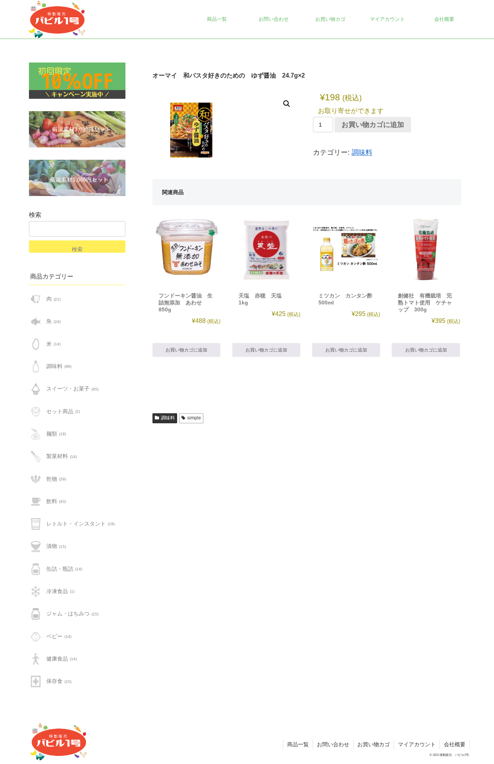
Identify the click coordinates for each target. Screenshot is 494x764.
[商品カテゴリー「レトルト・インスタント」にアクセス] (35, 524)
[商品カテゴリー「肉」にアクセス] (35, 299)
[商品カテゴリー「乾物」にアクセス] (35, 479)
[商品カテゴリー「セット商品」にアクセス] (35, 411)
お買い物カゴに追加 (373, 124)
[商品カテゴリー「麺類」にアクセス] (35, 434)
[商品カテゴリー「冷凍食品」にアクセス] (35, 591)
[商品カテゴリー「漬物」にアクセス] (35, 546)
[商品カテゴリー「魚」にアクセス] (35, 321)
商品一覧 (298, 744)
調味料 (362, 152)
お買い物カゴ (373, 744)
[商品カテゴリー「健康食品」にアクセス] (35, 659)
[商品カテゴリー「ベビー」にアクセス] (35, 636)
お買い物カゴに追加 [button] (186, 350)
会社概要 (454, 744)
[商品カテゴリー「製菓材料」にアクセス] (35, 456)
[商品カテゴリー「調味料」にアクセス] (35, 366)
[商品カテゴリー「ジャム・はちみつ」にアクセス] (35, 614)
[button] (287, 104)
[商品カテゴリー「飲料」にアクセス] (35, 501)
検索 (35, 214)
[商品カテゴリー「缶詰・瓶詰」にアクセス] (35, 569)
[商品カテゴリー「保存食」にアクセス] (35, 681)
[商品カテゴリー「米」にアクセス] (35, 344)
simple (194, 418)
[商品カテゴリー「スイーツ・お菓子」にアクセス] (35, 389)
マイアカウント (417, 744)
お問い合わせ (333, 744)
